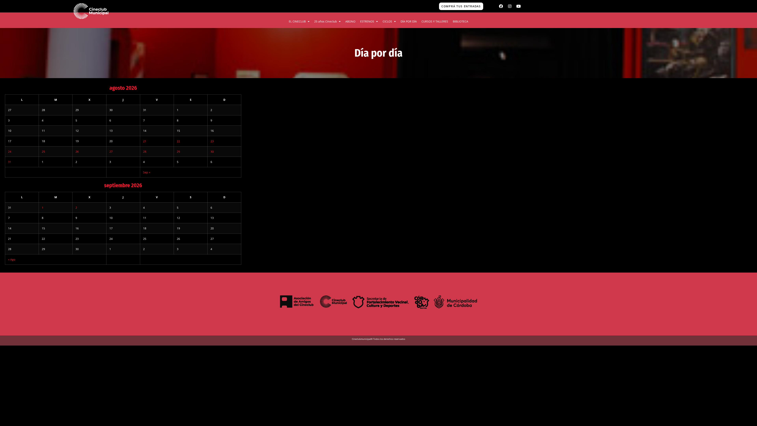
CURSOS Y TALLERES (434, 21)
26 (77, 151)
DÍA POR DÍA (409, 21)
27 (111, 151)
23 (212, 141)
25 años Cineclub (325, 21)
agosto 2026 (123, 88)
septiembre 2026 (123, 185)
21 (144, 141)
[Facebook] (501, 6)
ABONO (350, 21)
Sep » (146, 172)
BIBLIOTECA (460, 21)
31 (9, 162)
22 (178, 141)
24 (9, 151)
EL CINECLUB (297, 21)
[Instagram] (510, 6)
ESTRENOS (367, 21)
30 (212, 151)
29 (178, 151)
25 (43, 151)
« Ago (11, 259)
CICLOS (387, 21)
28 (144, 151)
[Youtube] (519, 6)
